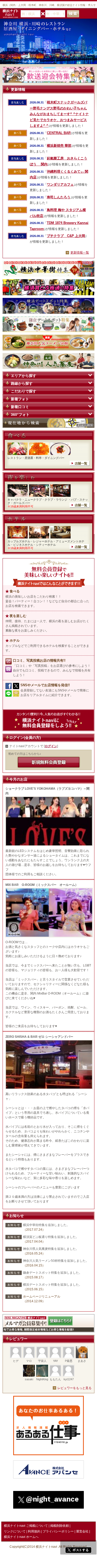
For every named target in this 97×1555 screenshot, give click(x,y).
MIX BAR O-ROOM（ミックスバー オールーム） (41, 885)
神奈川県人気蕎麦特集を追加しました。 (51, 1249)
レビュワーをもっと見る (74, 1388)
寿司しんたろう (58, 197)
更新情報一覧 (79, 252)
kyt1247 (69, 1379)
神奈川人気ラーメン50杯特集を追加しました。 (56, 1261)
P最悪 (68, 1360)
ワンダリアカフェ (60, 184)
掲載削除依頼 (59, 1526)
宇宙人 (42, 1360)
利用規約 (34, 1531)
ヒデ (16, 1360)
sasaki (29, 1379)
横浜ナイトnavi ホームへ (21, 1537)
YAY (55, 1360)
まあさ (82, 1360)
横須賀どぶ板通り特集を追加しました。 (51, 1237)
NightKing (42, 1379)
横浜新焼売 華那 (59, 146)
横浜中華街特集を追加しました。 (46, 1225)
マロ (29, 1360)
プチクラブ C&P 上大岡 (66, 236)
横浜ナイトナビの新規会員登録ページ (48, 762)
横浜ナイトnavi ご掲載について (26, 1526)
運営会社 (82, 1531)
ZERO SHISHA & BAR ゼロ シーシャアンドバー (39, 1037)
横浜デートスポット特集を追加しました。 (52, 1284)
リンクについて (15, 1531)
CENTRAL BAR (59, 133)
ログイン (51, 746)
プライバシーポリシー (58, 1531)
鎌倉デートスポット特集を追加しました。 (52, 1272)
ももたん (55, 1379)
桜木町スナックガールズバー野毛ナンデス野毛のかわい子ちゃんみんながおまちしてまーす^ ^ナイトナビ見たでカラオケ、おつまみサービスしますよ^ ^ (59, 114)
